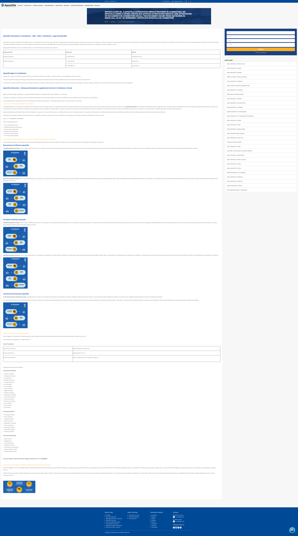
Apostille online (89, 5)
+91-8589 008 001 (166, 1)
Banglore (153, 520)
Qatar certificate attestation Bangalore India (238, 85)
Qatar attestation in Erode (233, 146)
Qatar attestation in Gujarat (234, 68)
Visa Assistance (133, 518)
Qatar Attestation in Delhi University (236, 159)
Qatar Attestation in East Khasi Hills (236, 103)
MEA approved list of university (114, 518)
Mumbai (153, 517)
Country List (27, 5)
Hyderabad (154, 523)
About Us (114, 1)
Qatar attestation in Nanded (234, 98)
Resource (66, 5)
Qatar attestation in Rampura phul (236, 64)
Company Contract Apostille (234, 142)
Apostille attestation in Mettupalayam (237, 111)
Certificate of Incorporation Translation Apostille (239, 151)
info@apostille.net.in (178, 1)
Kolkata (153, 518)
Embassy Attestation (134, 517)
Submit (260, 49)
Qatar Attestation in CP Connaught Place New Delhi (240, 116)
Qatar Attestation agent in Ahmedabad (237, 190)
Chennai (153, 522)
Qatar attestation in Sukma (234, 164)
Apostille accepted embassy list (114, 525)
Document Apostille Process (113, 522)
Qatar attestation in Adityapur (235, 81)
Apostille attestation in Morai (234, 185)
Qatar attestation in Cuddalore (235, 107)
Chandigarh (154, 527)
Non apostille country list (112, 523)
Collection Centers (38, 5)
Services (20, 5)
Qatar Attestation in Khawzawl (235, 90)
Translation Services (134, 515)
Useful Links (58, 5)
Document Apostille (111, 517)
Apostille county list (111, 520)
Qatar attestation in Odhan (234, 168)
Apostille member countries (113, 527)
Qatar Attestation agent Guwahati (235, 133)
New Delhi (154, 515)
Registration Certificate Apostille (235, 94)
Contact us (97, 5)
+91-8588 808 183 (179, 521)
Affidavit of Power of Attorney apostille (237, 77)
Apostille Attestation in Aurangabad (236, 172)
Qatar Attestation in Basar (233, 124)
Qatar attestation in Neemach (234, 181)
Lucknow (153, 525)
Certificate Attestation (77, 5)
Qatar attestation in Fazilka (234, 120)
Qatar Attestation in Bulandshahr (235, 155)
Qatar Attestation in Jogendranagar (236, 129)
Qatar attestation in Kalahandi (235, 177)
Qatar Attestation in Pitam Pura (235, 137)
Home (107, 1)
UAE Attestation (49, 5)
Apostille (108, 515)
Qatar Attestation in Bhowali (234, 72)
